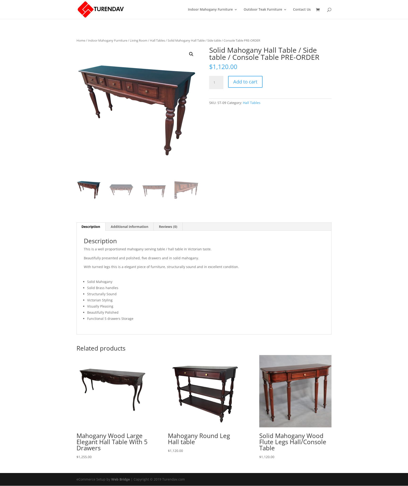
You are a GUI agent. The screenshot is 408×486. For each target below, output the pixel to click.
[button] (191, 54)
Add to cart (245, 81)
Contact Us (302, 10)
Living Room (138, 40)
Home (80, 40)
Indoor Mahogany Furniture (210, 10)
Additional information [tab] (129, 226)
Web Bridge (120, 479)
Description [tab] (90, 226)
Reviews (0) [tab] (168, 226)
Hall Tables (157, 40)
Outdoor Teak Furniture (263, 10)
